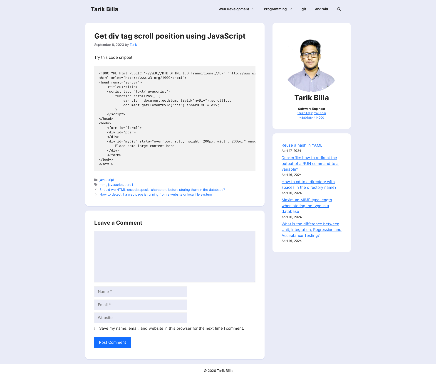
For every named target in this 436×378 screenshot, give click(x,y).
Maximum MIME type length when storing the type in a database (307, 206)
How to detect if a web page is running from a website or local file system (155, 194)
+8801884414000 (311, 117)
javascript (106, 180)
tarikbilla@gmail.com (311, 113)
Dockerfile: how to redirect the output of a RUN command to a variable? (310, 163)
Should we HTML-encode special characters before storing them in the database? (162, 189)
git (304, 9)
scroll (129, 185)
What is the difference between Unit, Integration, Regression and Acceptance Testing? (312, 230)
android (321, 9)
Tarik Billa (104, 9)
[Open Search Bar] (339, 9)
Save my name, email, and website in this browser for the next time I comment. (171, 328)
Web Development (233, 9)
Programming (275, 9)
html (102, 185)
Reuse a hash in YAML (302, 145)
